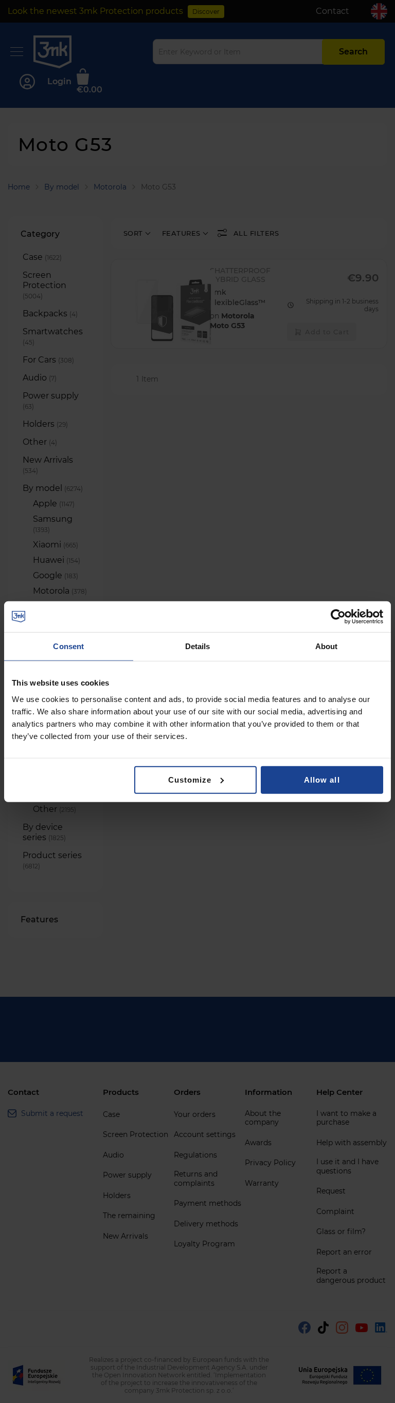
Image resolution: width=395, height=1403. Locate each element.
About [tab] (326, 646)
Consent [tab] (68, 646)
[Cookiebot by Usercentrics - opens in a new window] (338, 616)
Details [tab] (197, 646)
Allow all (321, 779)
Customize (189, 779)
